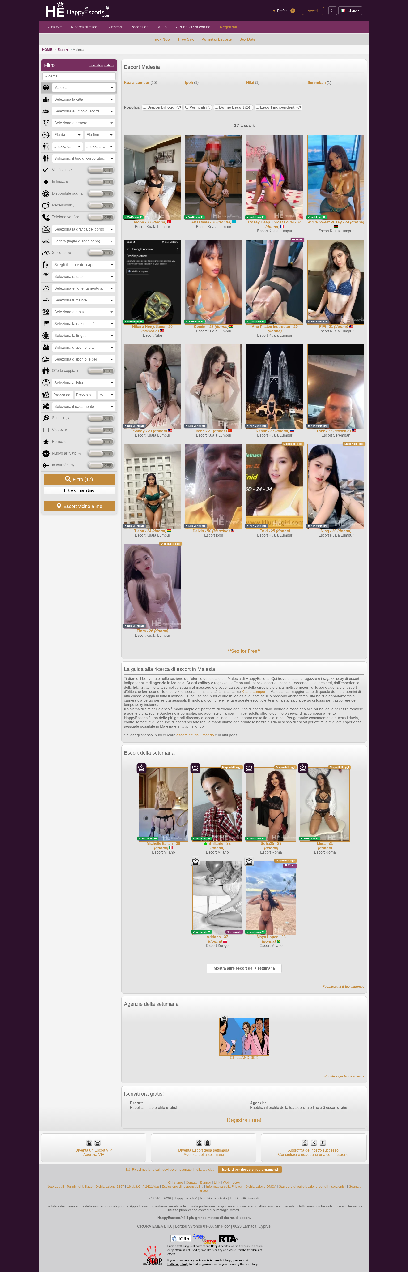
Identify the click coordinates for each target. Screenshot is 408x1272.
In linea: (60, 182)
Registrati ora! (244, 1120)
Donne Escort (235, 107)
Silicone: (61, 252)
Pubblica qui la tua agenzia (344, 1076)
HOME (55, 27)
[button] (84, 87)
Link (217, 1182)
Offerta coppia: (66, 371)
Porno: (59, 441)
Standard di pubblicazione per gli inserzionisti (312, 1186)
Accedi (313, 11)
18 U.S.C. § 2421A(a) (143, 1186)
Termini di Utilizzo (80, 1186)
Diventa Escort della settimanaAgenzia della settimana (203, 1152)
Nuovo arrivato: (67, 453)
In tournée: (63, 465)
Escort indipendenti (280, 107)
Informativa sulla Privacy (224, 1186)
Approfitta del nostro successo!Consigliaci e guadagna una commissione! (313, 1152)
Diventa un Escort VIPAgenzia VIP (93, 1152)
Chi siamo (175, 1182)
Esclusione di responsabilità (182, 1186)
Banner (205, 1182)
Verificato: (62, 170)
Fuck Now (161, 39)
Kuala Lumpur (253, 692)
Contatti (191, 1182)
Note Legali (55, 1186)
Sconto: (60, 418)
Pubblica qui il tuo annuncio (343, 986)
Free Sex (186, 39)
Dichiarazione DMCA (260, 1186)
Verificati (200, 107)
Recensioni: (64, 205)
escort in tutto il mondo (195, 735)
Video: (59, 430)
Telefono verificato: (69, 217)
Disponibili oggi (164, 107)
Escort (115, 27)
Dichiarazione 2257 (109, 1186)
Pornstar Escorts (216, 39)
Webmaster (231, 1182)
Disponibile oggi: (68, 193)
